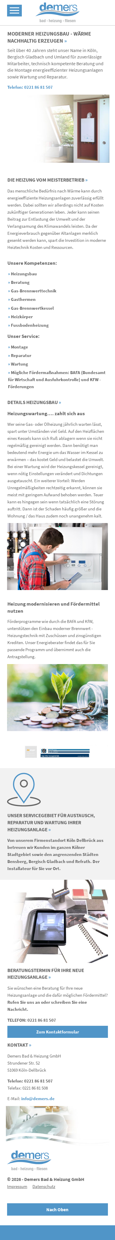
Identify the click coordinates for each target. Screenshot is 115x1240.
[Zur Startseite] (57, 12)
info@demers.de (38, 1098)
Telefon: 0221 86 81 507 (30, 87)
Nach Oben (57, 1209)
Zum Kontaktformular (57, 1032)
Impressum (17, 1186)
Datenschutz (43, 1186)
